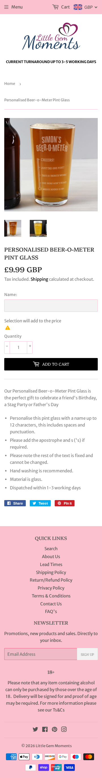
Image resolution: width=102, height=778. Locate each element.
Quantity (13, 336)
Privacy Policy (51, 588)
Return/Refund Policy (51, 580)
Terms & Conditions (51, 596)
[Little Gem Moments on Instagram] (64, 730)
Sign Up (87, 654)
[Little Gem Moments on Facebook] (45, 730)
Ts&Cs (59, 710)
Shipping (39, 279)
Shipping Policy (51, 572)
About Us (51, 556)
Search (51, 548)
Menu (17, 7)
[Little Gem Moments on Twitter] (35, 730)
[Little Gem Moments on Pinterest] (55, 730)
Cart (65, 7)
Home (9, 83)
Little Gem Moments (54, 745)
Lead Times (51, 564)
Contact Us (51, 603)
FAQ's (51, 611)
